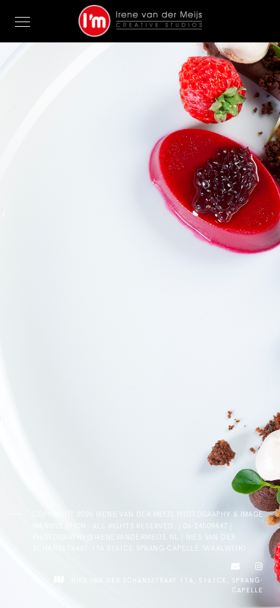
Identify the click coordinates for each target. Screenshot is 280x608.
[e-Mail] (233, 568)
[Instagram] (256, 568)
